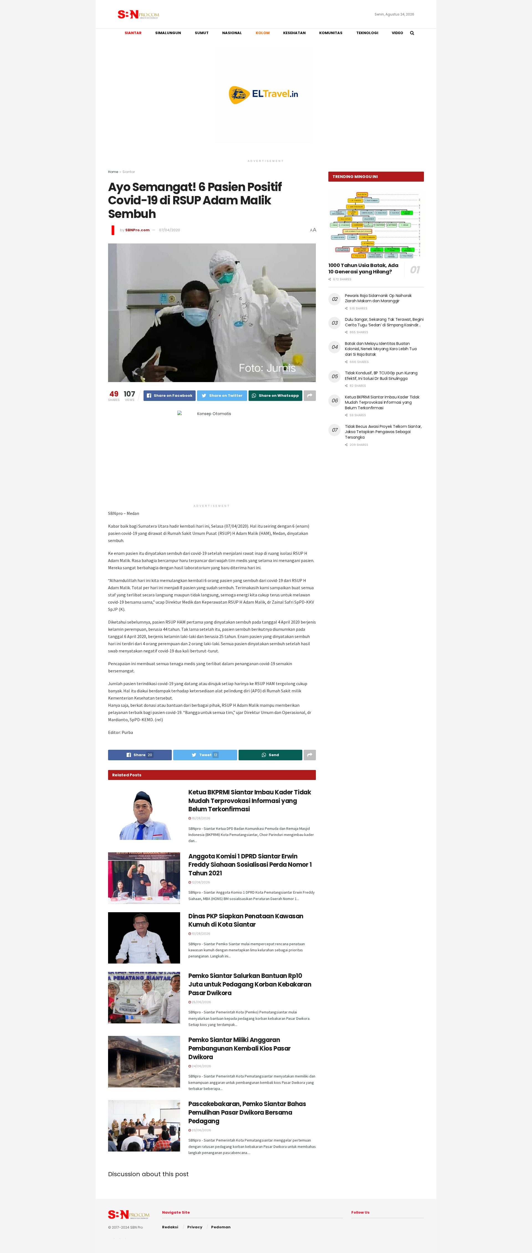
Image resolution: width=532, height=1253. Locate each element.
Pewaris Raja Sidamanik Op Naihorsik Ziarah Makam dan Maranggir (378, 298)
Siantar (128, 171)
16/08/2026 (200, 818)
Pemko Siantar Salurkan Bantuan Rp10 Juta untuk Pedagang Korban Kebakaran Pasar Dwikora (249, 984)
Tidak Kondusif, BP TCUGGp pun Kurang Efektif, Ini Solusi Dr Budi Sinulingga (381, 375)
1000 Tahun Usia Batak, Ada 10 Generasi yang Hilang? (363, 268)
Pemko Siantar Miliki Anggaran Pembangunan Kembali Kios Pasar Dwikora (239, 1048)
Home (113, 171)
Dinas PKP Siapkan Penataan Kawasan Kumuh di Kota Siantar (245, 920)
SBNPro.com (137, 230)
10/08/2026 (200, 933)
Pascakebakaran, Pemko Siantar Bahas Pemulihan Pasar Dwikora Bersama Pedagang (247, 1112)
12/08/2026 (200, 882)
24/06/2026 (201, 1066)
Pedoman (221, 1227)
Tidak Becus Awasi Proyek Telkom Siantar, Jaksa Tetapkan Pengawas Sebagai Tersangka (383, 432)
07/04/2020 (169, 230)
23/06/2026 (201, 1130)
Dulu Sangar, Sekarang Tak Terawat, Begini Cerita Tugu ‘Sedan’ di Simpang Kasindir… (384, 322)
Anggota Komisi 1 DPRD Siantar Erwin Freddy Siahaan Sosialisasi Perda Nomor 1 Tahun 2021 (249, 865)
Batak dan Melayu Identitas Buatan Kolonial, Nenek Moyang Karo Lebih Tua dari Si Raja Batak (381, 349)
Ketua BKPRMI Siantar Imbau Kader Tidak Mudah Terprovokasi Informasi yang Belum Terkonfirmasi (249, 801)
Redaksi (170, 1227)
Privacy (194, 1227)
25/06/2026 (201, 1002)
